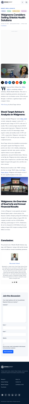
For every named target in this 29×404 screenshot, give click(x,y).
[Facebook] (6, 82)
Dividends (3, 11)
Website (4, 338)
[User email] (16, 282)
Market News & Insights (8, 8)
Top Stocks (3, 387)
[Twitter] (14, 282)
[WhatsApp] (24, 82)
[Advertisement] (14, 46)
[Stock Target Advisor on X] (9, 395)
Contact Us (18, 381)
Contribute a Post (20, 384)
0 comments (3, 25)
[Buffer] (13, 82)
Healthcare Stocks (16, 11)
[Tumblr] (20, 82)
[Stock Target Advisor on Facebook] (5, 395)
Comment (5, 304)
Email (4, 331)
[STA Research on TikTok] (15, 395)
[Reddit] (17, 82)
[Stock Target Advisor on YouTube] (2, 395)
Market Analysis (4, 384)
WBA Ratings (4, 104)
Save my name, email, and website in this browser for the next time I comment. (14, 347)
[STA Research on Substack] (19, 395)
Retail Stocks (23, 11)
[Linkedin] (12, 282)
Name (4, 324)
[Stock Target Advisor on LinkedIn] (12, 395)
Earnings (9, 11)
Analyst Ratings (4, 381)
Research (3, 379)
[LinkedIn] (9, 82)
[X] (2, 82)
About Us (18, 379)
